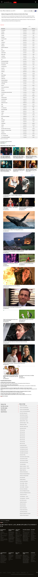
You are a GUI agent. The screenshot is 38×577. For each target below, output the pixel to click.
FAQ (27, 572)
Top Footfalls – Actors (23, 485)
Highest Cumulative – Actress (24, 468)
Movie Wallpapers (11, 559)
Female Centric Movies (23, 509)
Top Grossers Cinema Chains (24, 456)
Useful (33, 552)
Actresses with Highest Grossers (25, 492)
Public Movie (18, 530)
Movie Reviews (2, 561)
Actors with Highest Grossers (24, 490)
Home (1, 572)
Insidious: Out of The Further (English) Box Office (26, 535)
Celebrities (6, 522)
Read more (2, 24)
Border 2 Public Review (18, 541)
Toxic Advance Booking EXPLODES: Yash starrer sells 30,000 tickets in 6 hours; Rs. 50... (19, 170)
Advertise (4, 572)
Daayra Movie (2, 540)
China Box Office (22, 454)
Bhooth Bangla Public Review (18, 537)
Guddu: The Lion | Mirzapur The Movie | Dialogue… (26, 558)
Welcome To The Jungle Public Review (19, 535)
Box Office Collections (23, 413)
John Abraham (33, 537)
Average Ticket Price (23, 494)
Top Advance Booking (23, 511)
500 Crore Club (22, 437)
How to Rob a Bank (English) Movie (3, 533)
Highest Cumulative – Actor (24, 466)
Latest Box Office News (3, 556)
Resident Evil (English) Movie (4, 539)
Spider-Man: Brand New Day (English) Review (11, 538)
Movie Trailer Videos (18, 556)
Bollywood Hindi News (3, 562)
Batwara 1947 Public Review (18, 532)
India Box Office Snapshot (24, 515)
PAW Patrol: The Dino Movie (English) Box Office (26, 536)
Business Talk (3, 404)
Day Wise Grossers (23, 428)
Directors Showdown (23, 507)
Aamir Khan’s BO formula (24, 462)
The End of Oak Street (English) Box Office (25, 539)
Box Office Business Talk (3, 558)
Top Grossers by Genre (23, 458)
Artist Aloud (32, 557)
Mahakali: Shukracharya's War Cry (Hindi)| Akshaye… (26, 559)
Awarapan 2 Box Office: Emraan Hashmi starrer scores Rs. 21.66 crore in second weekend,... (5, 170)
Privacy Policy (9, 572)
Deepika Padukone (33, 533)
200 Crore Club (22, 432)
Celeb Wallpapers (11, 556)
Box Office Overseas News (3, 559)
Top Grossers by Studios (24, 460)
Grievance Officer (23, 572)
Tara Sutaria (32, 539)
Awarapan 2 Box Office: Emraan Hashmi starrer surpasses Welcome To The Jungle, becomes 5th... (19, 157)
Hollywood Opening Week (24, 475)
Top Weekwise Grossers (24, 449)
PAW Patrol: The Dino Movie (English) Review (11, 532)
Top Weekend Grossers (24, 447)
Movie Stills (10, 557)
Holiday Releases (23, 479)
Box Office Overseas (4, 406)
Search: (30, 26)
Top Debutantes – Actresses (24, 498)
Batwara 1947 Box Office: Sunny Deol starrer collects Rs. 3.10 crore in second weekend (31, 157)
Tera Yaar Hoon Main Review (11, 539)
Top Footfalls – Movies (23, 483)
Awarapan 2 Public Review (18, 533)
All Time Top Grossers (23, 405)
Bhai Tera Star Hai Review (12, 537)
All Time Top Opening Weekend (25, 411)
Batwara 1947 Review (11, 533)
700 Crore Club (22, 441)
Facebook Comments (4, 396)
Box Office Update (4, 408)
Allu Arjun (32, 534)
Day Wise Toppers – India (24, 422)
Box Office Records (23, 500)
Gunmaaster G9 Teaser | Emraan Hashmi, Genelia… (26, 556)
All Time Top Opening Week (24, 409)
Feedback (13, 572)
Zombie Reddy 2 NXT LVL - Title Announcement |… (26, 562)
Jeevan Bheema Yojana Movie (3, 536)
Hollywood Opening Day (24, 471)
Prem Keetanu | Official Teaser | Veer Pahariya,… (26, 561)
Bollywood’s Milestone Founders (25, 513)
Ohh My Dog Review (11, 536)
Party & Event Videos (18, 557)
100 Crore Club (22, 430)
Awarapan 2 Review (11, 535)
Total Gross (33, 28)
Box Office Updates (2, 557)
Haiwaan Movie (2, 537)
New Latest (17, 553)
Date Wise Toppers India (24, 426)
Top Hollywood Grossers (24, 451)
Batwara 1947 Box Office (26, 538)
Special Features (4, 411)
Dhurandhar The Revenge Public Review (18, 538)
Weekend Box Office (23, 424)
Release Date (25, 28)
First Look (10, 558)
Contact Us (18, 572)
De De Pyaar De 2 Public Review (19, 542)
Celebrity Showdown (23, 502)
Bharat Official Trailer (33, 561)
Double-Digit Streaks (23, 445)
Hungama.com (33, 556)
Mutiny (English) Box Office (26, 533)
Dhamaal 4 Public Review (19, 534)
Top (33, 529)
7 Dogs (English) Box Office (26, 532)
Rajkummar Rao (33, 540)
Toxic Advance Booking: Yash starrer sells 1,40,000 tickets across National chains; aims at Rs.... (5, 157)
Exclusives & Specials (18, 558)
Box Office (26, 529)
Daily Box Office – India (24, 420)
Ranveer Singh (33, 532)
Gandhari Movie (2, 532)
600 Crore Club (22, 439)
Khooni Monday (22, 477)
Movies (1, 522)
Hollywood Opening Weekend (24, 473)
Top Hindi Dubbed (23, 464)
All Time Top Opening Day (24, 407)
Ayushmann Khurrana (33, 538)
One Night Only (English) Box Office (26, 531)
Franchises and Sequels (24, 481)
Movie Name (3, 28)
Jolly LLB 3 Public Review (19, 543)
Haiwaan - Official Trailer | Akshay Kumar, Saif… (26, 555)
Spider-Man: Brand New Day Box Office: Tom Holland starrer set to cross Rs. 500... (31, 170)
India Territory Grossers (24, 415)
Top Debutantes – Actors (24, 496)
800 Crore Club (22, 443)
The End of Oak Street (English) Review (11, 534)
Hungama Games (33, 558)
